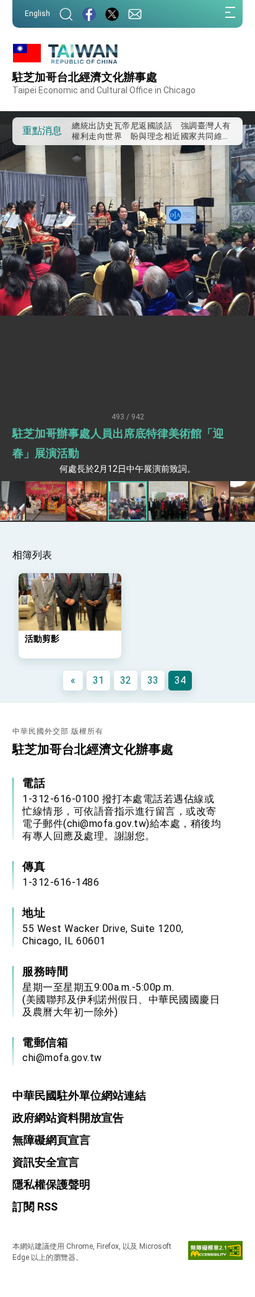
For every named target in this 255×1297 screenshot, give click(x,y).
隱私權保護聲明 (51, 1184)
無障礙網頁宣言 (51, 1139)
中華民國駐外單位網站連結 (79, 1095)
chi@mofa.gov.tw (62, 1058)
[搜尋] (66, 14)
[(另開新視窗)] (89, 14)
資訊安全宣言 (45, 1162)
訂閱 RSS (35, 1206)
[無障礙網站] (215, 1253)
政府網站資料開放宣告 (68, 1117)
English (37, 13)
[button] (31, 130)
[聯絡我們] (135, 14)
